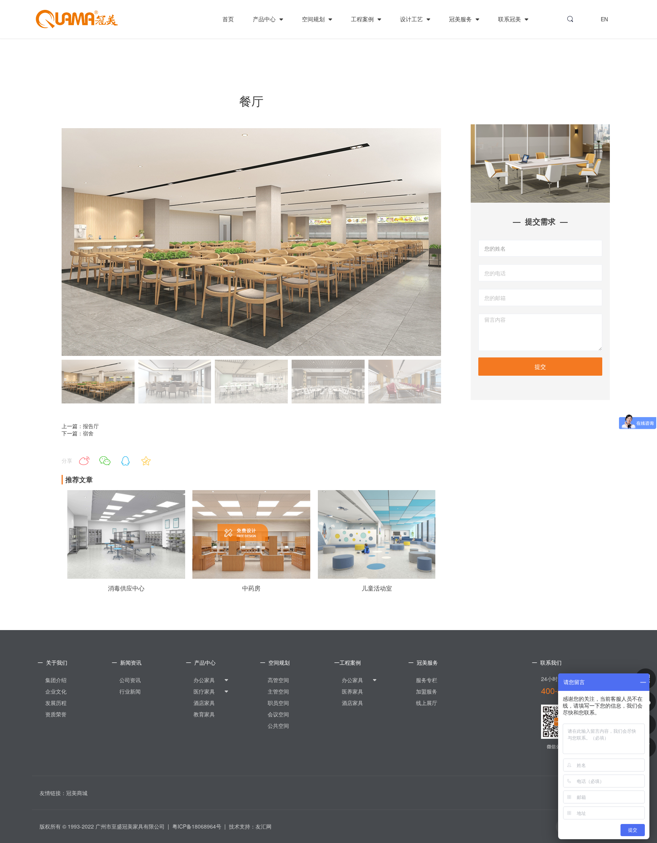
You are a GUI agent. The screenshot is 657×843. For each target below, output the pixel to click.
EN (604, 19)
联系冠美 (510, 19)
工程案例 (363, 19)
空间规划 (314, 19)
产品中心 (265, 19)
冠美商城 (76, 793)
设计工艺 (412, 19)
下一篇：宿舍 (78, 433)
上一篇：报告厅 (80, 426)
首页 (228, 19)
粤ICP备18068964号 (196, 826)
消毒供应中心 (126, 588)
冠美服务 (461, 19)
